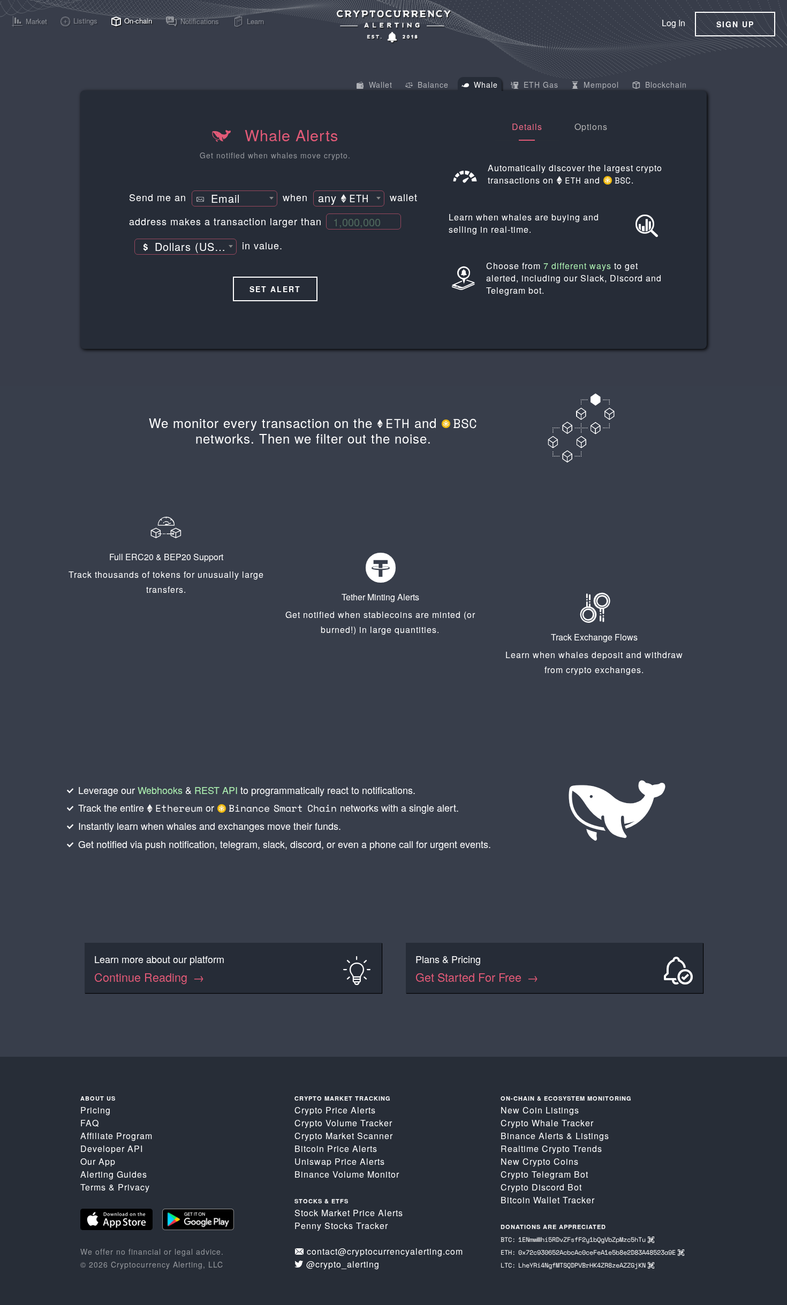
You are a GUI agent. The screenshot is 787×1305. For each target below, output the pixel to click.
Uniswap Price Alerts (339, 1161)
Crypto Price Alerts (335, 1110)
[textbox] (234, 199)
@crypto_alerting (343, 1264)
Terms (93, 1187)
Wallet (379, 84)
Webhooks (160, 790)
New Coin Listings (540, 1110)
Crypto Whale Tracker (547, 1123)
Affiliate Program (116, 1136)
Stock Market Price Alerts (348, 1213)
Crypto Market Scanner (343, 1136)
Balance (432, 84)
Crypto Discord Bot (541, 1187)
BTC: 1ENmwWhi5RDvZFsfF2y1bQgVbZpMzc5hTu (574, 1239)
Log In (673, 23)
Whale (484, 84)
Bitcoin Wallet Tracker (548, 1200)
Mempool (600, 84)
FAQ (89, 1123)
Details (527, 126)
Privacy (134, 1187)
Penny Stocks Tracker (341, 1225)
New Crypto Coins (540, 1161)
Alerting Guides (113, 1174)
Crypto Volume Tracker (343, 1123)
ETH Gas (539, 84)
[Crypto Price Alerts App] (393, 26)
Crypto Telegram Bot (544, 1174)
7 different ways (577, 266)
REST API (216, 790)
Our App (98, 1161)
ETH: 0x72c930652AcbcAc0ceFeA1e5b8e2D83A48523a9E (589, 1252)
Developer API (111, 1148)
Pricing (95, 1110)
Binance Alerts (532, 1136)
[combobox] (234, 198)
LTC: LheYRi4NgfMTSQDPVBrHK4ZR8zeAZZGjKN (574, 1265)
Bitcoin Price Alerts (335, 1148)
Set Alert (275, 289)
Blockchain (664, 84)
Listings (592, 1136)
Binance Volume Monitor (346, 1174)
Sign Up (735, 24)
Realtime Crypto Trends (551, 1148)
